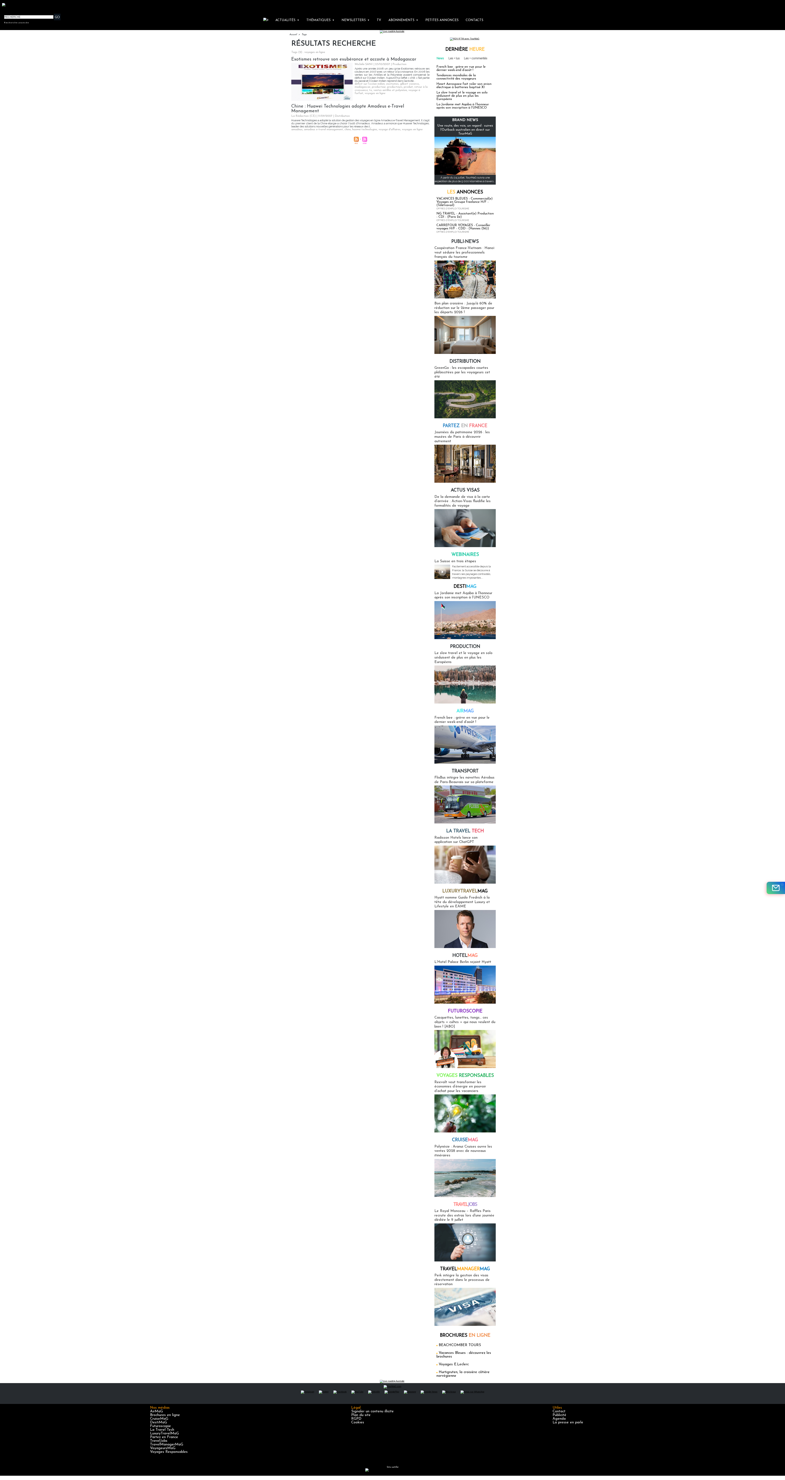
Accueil (293, 34)
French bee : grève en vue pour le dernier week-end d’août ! (461, 68)
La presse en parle (568, 1422)
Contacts (474, 20)
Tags (304, 34)
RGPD (356, 1419)
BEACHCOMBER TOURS (460, 1345)
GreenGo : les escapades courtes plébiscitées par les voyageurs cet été (462, 372)
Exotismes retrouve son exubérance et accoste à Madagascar (353, 59)
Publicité (559, 1415)
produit (408, 87)
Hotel (465, 955)
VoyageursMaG (162, 1448)
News (440, 58)
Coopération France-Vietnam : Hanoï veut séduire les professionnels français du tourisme (464, 252)
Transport (465, 771)
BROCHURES (465, 1335)
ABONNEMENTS (403, 20)
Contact (559, 1411)
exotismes (392, 83)
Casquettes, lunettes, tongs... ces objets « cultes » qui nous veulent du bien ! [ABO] (464, 1022)
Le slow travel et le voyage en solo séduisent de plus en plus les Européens (462, 96)
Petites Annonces (442, 20)
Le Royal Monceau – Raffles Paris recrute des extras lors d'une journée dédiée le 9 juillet (464, 1215)
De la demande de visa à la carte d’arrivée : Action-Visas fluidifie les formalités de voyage (462, 501)
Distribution (465, 361)
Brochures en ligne (165, 1415)
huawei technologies (364, 129)
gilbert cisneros (409, 83)
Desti (465, 586)
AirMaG (156, 1411)
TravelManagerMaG (166, 1444)
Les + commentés (475, 58)
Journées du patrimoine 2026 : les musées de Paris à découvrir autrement (462, 437)
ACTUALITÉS (287, 20)
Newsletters (356, 20)
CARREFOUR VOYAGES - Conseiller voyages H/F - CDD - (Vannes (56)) (463, 227)
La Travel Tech (162, 1430)
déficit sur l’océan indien (370, 83)
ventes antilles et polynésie (390, 90)
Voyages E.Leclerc (454, 1364)
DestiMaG (158, 1422)
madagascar (362, 87)
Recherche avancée (16, 22)
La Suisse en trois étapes (455, 561)
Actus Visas (465, 490)
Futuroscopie (465, 1011)
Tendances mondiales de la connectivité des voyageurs (456, 77)
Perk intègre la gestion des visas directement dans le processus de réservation (462, 1280)
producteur (379, 87)
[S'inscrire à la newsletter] (776, 888)
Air (465, 711)
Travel (465, 1204)
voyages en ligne (375, 93)
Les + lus (454, 58)
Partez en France (164, 1437)
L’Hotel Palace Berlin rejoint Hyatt (462, 962)
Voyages (465, 1075)
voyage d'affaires (389, 129)
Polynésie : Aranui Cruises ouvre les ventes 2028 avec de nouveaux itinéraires (463, 1151)
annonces (465, 192)
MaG (465, 891)
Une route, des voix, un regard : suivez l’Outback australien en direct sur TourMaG (465, 129)
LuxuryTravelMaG (164, 1433)
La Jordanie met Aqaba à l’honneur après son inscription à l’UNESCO (462, 106)
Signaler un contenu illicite (372, 1411)
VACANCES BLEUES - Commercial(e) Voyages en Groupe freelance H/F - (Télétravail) (464, 202)
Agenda (559, 1419)
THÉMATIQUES (320, 20)
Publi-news (465, 241)
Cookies (357, 1422)
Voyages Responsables (169, 1452)
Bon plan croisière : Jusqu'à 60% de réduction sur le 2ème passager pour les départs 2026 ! (464, 308)
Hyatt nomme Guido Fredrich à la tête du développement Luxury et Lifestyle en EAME (462, 902)
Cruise (465, 1140)
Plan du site (361, 1415)
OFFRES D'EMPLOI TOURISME (452, 208)
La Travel (465, 831)
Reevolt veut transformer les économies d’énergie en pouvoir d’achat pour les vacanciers (460, 1087)
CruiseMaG (159, 1419)
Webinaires (465, 554)
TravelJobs (158, 1441)
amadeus (297, 129)
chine (347, 129)
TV (379, 20)
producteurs (394, 87)
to (370, 90)
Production (465, 646)
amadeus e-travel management (323, 129)
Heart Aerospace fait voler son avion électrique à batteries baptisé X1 (463, 85)
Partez (465, 426)
